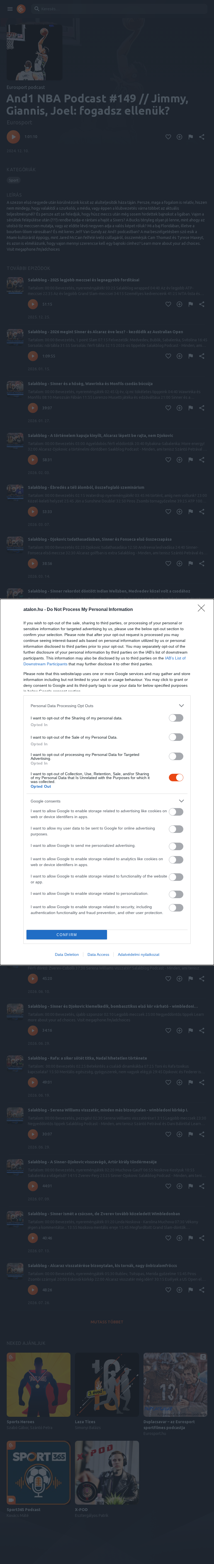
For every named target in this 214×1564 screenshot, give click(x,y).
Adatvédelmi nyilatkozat (138, 954)
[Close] (203, 610)
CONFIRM (67, 935)
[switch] (176, 718)
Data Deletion (67, 954)
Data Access (98, 954)
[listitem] (107, 706)
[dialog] (107, 782)
